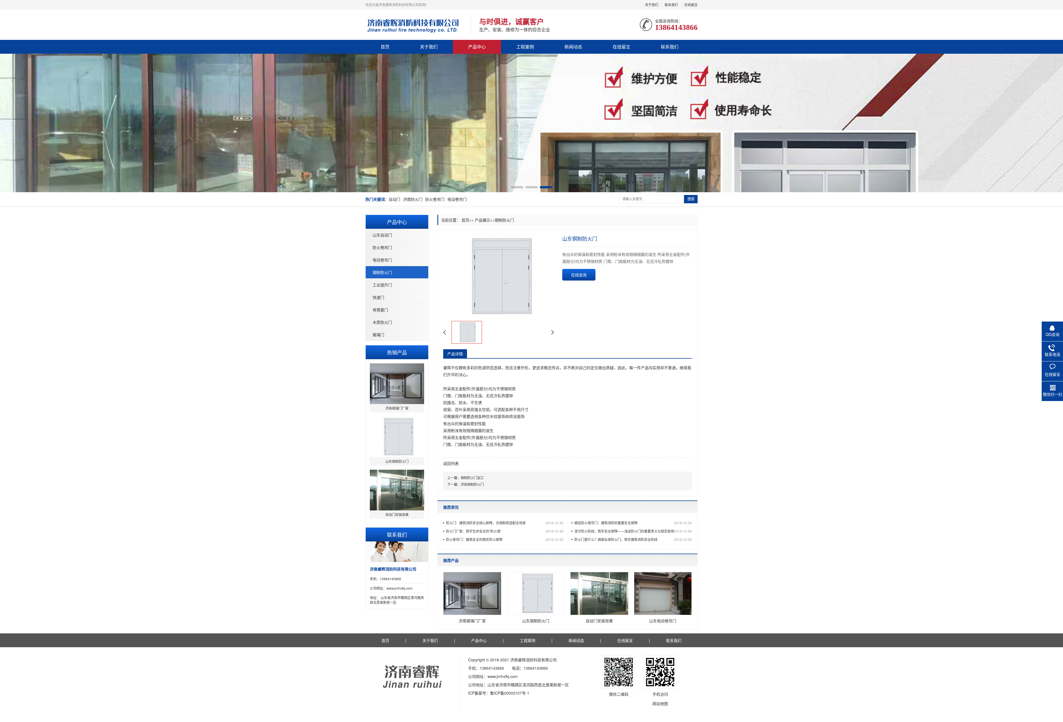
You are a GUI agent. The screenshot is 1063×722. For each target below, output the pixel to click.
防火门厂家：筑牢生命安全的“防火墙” (504, 531)
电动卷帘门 (457, 199)
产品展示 (482, 220)
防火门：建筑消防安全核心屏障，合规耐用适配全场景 (504, 522)
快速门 (378, 297)
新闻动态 (573, 46)
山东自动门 (382, 235)
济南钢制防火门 (472, 484)
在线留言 (691, 4)
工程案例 (525, 46)
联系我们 (671, 4)
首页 (385, 46)
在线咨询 (579, 275)
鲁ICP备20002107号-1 (509, 693)
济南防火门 (412, 199)
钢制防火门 (382, 272)
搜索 (691, 199)
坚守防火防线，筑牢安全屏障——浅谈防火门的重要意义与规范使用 (633, 531)
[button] (517, 187)
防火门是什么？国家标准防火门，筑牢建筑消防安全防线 (633, 539)
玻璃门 (378, 334)
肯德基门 (380, 309)
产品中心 (477, 46)
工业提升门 (382, 284)
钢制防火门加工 (472, 477)
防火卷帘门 (435, 199)
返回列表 (451, 463)
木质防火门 (382, 322)
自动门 (394, 199)
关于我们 (651, 4)
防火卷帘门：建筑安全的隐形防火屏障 (504, 539)
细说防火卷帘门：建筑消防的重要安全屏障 (633, 522)
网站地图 (660, 703)
